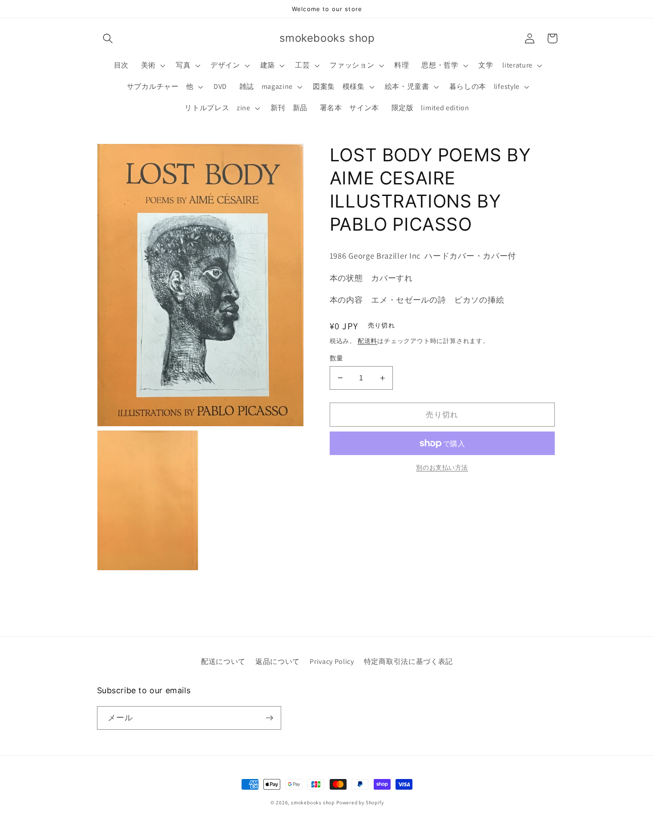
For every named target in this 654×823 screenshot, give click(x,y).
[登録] (269, 718)
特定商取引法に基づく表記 (408, 661)
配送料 (367, 341)
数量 (336, 358)
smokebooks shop (313, 802)
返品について (277, 661)
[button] (108, 38)
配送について (223, 661)
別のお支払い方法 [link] (442, 467)
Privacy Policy (332, 661)
